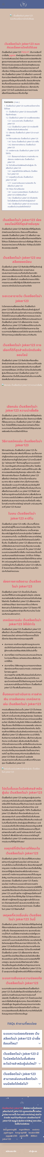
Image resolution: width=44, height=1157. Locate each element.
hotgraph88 (21, 1132)
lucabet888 (33, 1132)
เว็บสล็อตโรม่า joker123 (12, 1108)
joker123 (6, 1139)
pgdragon (8, 1132)
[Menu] (3, 4)
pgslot (12, 55)
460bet (34, 1136)
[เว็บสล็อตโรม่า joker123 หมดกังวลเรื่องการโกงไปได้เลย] (23, 4)
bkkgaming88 (9, 1129)
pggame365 (11, 1136)
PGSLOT (25, 52)
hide (16, 102)
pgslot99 (24, 1136)
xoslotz (35, 1129)
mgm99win (24, 1129)
